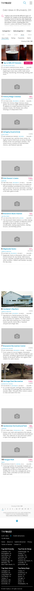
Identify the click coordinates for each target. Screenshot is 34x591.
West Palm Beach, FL (8, 564)
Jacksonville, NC (23, 564)
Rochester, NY (5, 582)
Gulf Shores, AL (6, 555)
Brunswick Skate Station (12, 214)
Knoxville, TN (5, 559)
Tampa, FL (21, 553)
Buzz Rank (5, 38)
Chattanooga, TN (6, 561)
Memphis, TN (5, 562)
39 (25, 509)
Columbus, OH (5, 551)
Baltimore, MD (6, 580)
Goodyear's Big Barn (11, 309)
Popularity (21, 38)
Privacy (29, 542)
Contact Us (17, 544)
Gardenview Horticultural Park (15, 426)
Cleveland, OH (5, 572)
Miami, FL (21, 580)
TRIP (6, 3)
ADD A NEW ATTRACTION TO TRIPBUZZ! (17, 515)
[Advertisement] (17, 154)
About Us (10, 542)
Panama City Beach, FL (25, 561)
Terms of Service (6, 544)
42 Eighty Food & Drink (11, 132)
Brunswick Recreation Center (14, 346)
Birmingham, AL (6, 553)
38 (22, 509)
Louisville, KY (22, 562)
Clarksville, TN (5, 557)
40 (28, 509)
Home (3, 542)
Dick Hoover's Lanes (10, 178)
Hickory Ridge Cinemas (12, 97)
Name (29, 38)
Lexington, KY (5, 571)
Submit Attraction (20, 542)
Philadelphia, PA (23, 583)
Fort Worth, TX (6, 576)
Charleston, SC (22, 572)
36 (16, 509)
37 (19, 509)
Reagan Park (9, 460)
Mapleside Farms (9, 249)
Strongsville (17, 430)
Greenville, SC (5, 583)
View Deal (28, 63)
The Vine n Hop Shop (9, 65)
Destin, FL (21, 576)
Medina (18, 464)
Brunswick (16, 101)
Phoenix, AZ (22, 559)
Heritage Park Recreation (13, 381)
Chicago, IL (21, 578)
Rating (13, 38)
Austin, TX (21, 582)
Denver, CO (21, 574)
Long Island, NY (6, 574)
